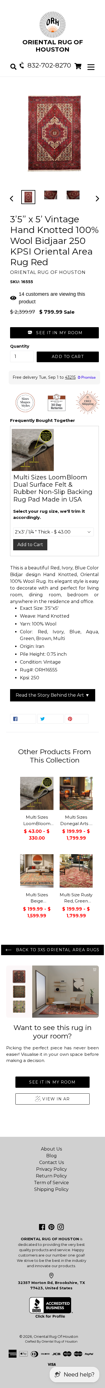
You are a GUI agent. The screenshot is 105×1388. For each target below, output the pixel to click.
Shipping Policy (51, 1189)
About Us (51, 1149)
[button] (54, 332)
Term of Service (51, 1182)
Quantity (19, 346)
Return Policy (51, 1176)
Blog (51, 1155)
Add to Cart (30, 544)
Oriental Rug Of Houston (56, 1336)
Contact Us (51, 1162)
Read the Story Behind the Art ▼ (53, 695)
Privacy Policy (51, 1169)
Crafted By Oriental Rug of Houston (51, 1341)
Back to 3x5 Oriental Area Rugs (57, 949)
